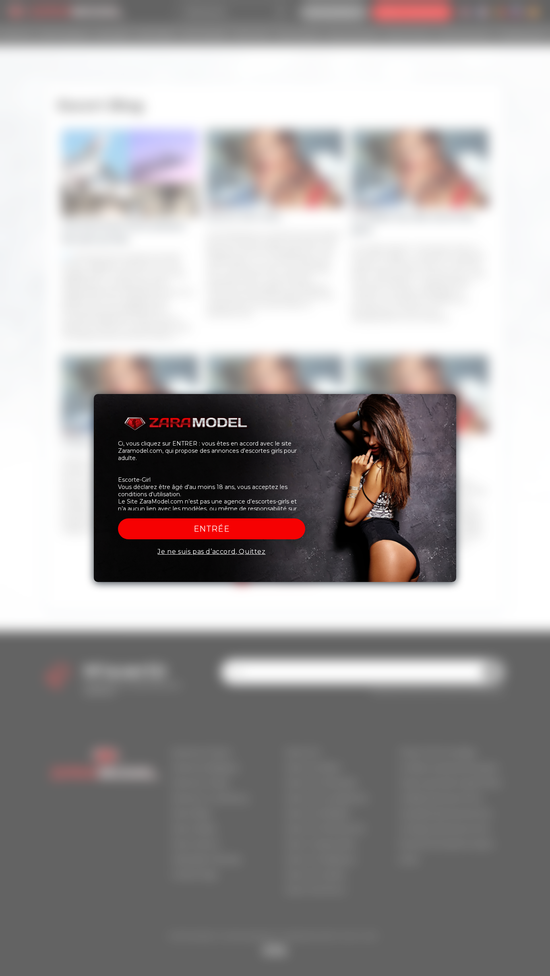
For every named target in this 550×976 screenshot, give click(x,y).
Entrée (212, 529)
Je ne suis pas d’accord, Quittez (211, 551)
